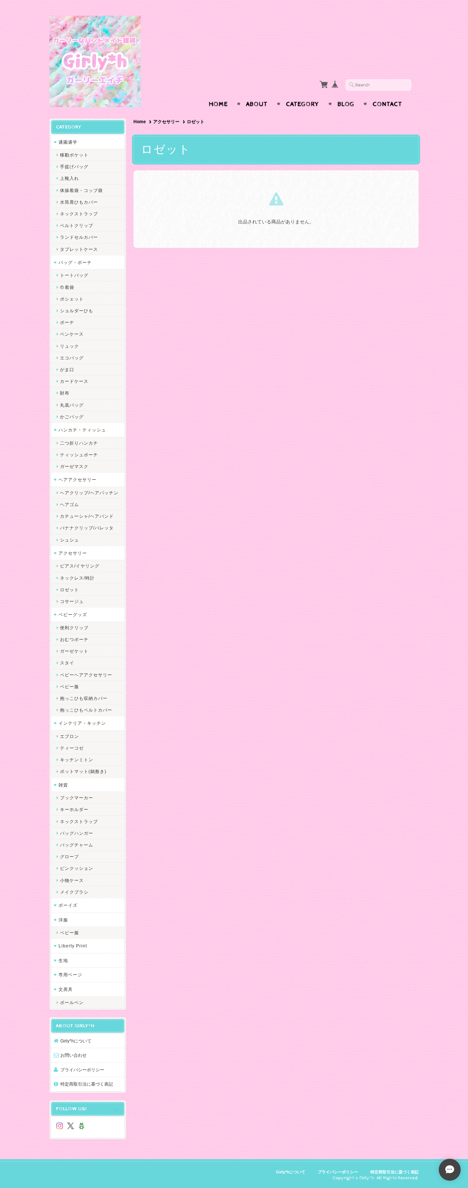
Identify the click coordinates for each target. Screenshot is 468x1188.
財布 (64, 393)
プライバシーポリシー (82, 1069)
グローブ (69, 856)
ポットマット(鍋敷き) (83, 771)
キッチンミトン (76, 759)
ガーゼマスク (74, 466)
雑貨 (63, 784)
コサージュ (72, 601)
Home (218, 104)
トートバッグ (74, 275)
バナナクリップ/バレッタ (87, 527)
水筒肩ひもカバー (79, 202)
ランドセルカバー (79, 237)
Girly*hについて (75, 1040)
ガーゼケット (74, 651)
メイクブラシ (74, 892)
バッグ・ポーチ (75, 262)
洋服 (63, 919)
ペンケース (72, 334)
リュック (69, 346)
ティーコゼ (72, 748)
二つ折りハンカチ (79, 443)
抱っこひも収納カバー (83, 698)
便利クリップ (74, 627)
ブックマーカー (76, 797)
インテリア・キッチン (82, 723)
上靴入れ (69, 178)
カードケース (74, 381)
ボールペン (72, 1002)
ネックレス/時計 (77, 578)
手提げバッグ (74, 166)
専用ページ (70, 974)
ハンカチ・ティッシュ (82, 429)
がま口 (67, 369)
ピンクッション (76, 868)
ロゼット (69, 589)
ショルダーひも (76, 310)
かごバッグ (72, 416)
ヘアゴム (69, 504)
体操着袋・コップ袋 (81, 190)
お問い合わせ (73, 1055)
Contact (387, 104)
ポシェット (72, 299)
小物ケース (72, 880)
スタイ (67, 662)
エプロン (69, 736)
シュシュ (69, 540)
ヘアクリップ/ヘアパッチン (89, 492)
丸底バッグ (72, 405)
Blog (345, 104)
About (257, 104)
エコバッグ (72, 357)
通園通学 (68, 142)
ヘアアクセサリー (77, 479)
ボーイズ (68, 905)
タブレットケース (79, 249)
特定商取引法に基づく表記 (86, 1084)
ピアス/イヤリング (79, 565)
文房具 (65, 989)
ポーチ (67, 322)
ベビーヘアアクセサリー (86, 674)
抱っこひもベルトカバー (86, 710)
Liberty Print (72, 945)
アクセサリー (166, 121)
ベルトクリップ (76, 225)
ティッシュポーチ (79, 454)
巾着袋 (67, 287)
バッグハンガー (76, 833)
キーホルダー (74, 809)
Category (302, 104)
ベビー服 (69, 686)
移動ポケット (74, 154)
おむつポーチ (74, 639)
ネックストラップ (79, 213)
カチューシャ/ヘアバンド (87, 516)
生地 (63, 960)
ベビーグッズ (72, 614)
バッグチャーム (76, 844)
